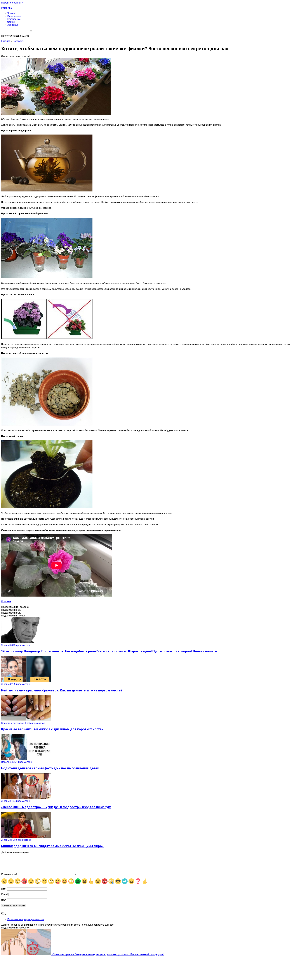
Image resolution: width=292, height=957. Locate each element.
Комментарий (9, 874)
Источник (6, 601)
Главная (5, 41)
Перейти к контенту (12, 2)
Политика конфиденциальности (25, 919)
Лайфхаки (18, 41)
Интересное (14, 16)
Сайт (3, 900)
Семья (11, 21)
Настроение (14, 19)
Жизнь (11, 13)
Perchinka (6, 8)
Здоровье (13, 24)
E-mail (4, 894)
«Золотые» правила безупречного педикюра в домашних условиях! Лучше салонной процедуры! (107, 954)
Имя (3, 888)
